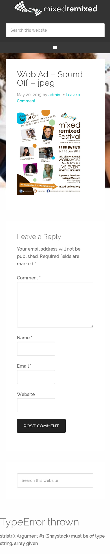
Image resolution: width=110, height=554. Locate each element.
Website (26, 394)
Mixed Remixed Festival (55, 8)
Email (24, 366)
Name (24, 337)
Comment (29, 278)
